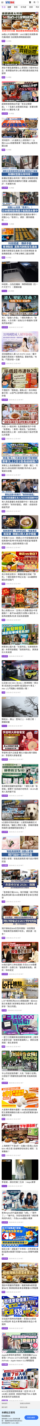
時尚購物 (4, 865)
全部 (9, 7)
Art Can (4, 291)
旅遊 (31, 7)
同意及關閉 (31, 1417)
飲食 (16, 7)
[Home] (10, 2)
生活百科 (4, 113)
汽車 (3, 475)
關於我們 (4, 1407)
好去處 (23, 7)
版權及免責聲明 (25, 1403)
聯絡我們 (4, 1403)
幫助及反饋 (23, 1407)
